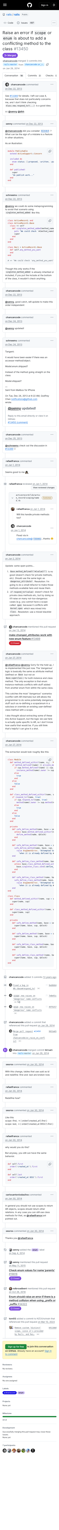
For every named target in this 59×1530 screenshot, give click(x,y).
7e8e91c (52, 996)
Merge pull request (23, 1031)
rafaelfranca (12, 461)
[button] (52, 84)
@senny (12, 111)
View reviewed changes (43, 487)
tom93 (12, 1318)
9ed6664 (52, 985)
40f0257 (52, 1007)
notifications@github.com (24, 399)
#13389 (14, 95)
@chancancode (13, 131)
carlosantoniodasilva (17, 1194)
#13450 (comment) (18, 422)
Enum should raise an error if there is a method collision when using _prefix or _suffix (32, 1300)
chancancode (10, 60)
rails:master (10, 64)
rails (9, 14)
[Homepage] (29, 4)
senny (9, 123)
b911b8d (52, 1328)
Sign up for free (16, 1346)
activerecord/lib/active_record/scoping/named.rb (28, 498)
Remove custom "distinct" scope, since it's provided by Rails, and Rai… (29, 1331)
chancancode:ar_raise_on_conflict (35, 64)
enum (35, 1250)
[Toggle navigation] (5, 4)
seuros (9, 1064)
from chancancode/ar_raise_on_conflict (29, 1038)
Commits (36, 75)
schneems (11, 195)
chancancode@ (29, 538)
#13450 (37, 1031)
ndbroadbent (20, 1288)
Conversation (15, 75)
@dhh (21, 111)
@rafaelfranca (12, 664)
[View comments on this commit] (19, 1002)
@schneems (12, 445)
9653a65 (52, 1031)
